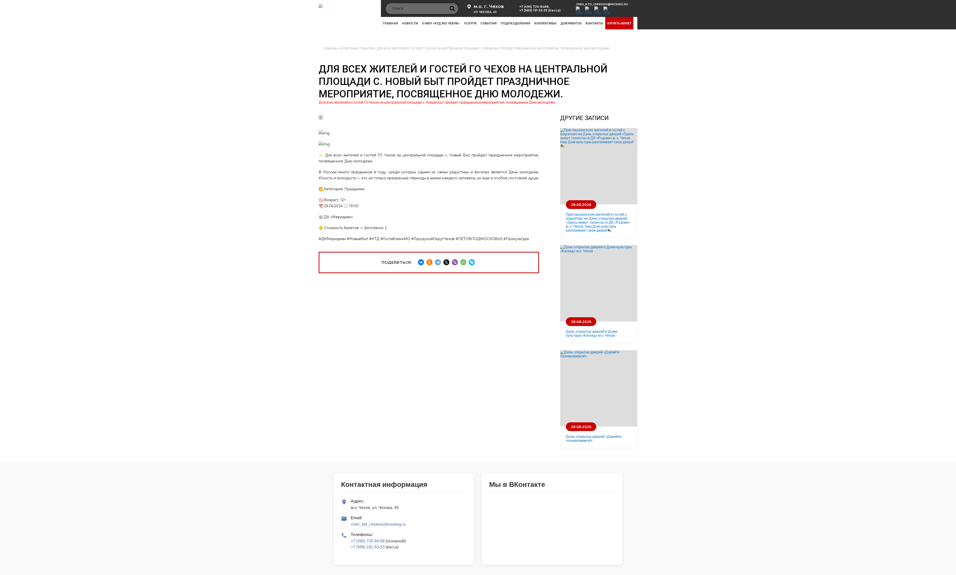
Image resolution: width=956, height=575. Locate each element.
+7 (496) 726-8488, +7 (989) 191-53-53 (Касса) (540, 8)
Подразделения (515, 23)
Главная (390, 23)
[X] (446, 262)
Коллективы (545, 23)
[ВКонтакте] (421, 262)
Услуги (470, 23)
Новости (410, 23)
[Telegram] (438, 262)
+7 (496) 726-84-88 (368, 541)
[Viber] (455, 262)
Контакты (594, 23)
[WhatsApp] (463, 262)
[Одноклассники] (429, 262)
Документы (571, 23)
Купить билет (619, 23)
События (488, 23)
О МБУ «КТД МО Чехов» (441, 23)
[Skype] (472, 262)
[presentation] (320, 117)
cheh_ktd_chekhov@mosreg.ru (602, 4)
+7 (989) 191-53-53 (368, 547)
